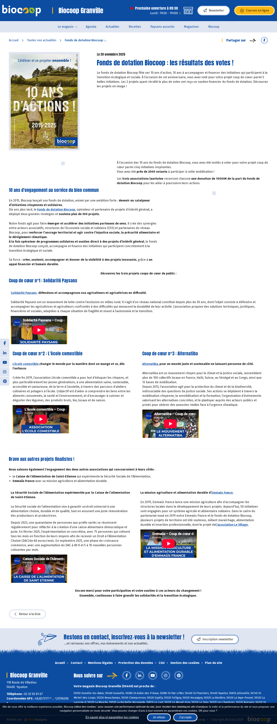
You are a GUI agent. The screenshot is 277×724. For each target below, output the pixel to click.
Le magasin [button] (65, 26)
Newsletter (216, 10)
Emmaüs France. (222, 492)
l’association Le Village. (232, 524)
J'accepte (185, 717)
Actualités (112, 26)
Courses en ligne (257, 10)
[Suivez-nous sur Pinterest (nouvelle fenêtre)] (4, 381)
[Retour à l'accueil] (21, 10)
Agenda (91, 26)
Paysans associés (162, 26)
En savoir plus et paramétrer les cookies (112, 717)
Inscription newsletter (217, 639)
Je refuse (159, 717)
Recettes (135, 26)
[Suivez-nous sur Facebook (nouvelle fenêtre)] (4, 343)
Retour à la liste (30, 614)
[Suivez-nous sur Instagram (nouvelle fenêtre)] (4, 371)
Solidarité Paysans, (24, 293)
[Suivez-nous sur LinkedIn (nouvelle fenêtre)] (4, 352)
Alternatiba (150, 364)
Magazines (191, 26)
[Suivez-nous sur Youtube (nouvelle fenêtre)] (4, 362)
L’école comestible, (26, 364)
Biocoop (213, 26)
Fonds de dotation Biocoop (56, 209)
